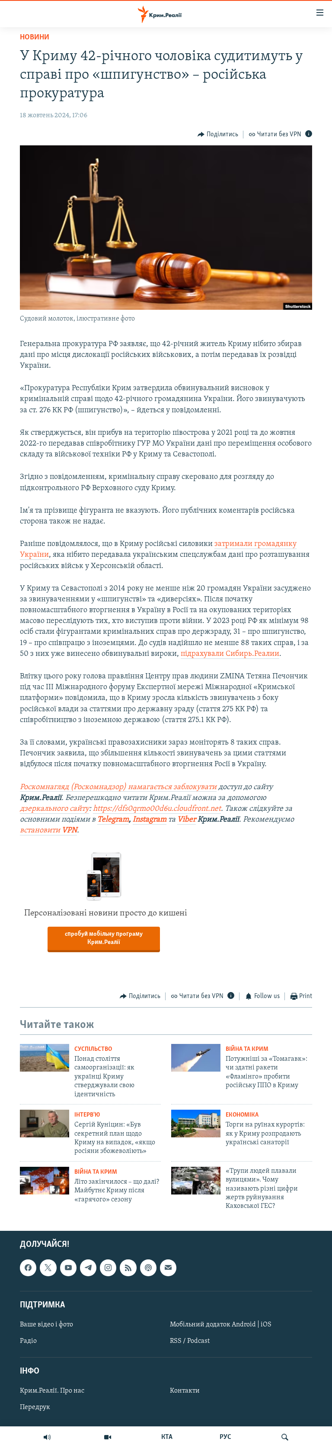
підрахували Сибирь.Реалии (230, 654)
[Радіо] (47, 1437)
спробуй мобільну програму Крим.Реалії (104, 938)
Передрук (35, 1407)
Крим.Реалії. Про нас (52, 1390)
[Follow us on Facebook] (28, 1267)
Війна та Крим (247, 1049)
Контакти (185, 1390)
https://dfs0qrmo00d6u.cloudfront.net (157, 809)
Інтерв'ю (87, 1115)
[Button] (218, 134)
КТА (166, 1437)
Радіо (28, 1341)
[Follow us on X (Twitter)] (48, 1267)
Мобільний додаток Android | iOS (220, 1324)
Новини (34, 38)
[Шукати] (285, 1437)
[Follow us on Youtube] (68, 1267)
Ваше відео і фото (46, 1324)
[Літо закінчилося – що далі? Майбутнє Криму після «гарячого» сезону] (44, 1180)
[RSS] (128, 1267)
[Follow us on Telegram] (88, 1267)
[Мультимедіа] (108, 1437)
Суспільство (93, 1049)
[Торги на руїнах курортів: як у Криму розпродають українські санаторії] (195, 1123)
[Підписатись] (168, 1267)
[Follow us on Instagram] (108, 1267)
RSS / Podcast (190, 1341)
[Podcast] (148, 1267)
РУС (225, 1437)
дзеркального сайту (54, 809)
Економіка (242, 1115)
